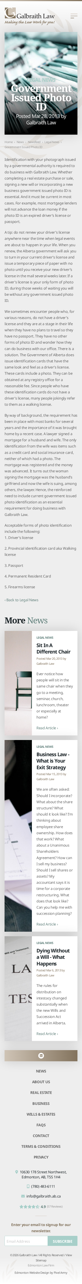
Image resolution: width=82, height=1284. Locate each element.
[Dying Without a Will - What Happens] (18, 988)
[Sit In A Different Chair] (18, 683)
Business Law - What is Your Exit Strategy (52, 760)
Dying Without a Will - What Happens (53, 957)
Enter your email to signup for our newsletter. (41, 1227)
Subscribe (62, 1241)
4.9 (52, 1206)
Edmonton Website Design (32, 1272)
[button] (74, 16)
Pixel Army (60, 1272)
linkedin (41, 1056)
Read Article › (47, 727)
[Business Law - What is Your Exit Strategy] (18, 836)
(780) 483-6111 (43, 1186)
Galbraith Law (41, 122)
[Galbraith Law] (30, 16)
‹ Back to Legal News (21, 599)
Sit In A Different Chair (53, 648)
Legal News (41, 79)
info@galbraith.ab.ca (43, 1195)
